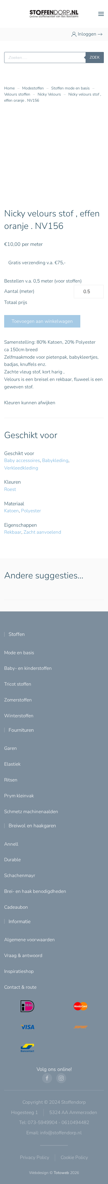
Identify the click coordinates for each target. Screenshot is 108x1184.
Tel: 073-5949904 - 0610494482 (54, 1122)
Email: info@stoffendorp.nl (54, 1133)
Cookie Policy (74, 1157)
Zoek (95, 57)
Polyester (31, 511)
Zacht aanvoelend (42, 532)
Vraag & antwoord (23, 955)
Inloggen (87, 34)
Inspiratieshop (19, 971)
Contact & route (20, 987)
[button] (101, 14)
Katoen (11, 511)
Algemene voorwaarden (29, 939)
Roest (10, 489)
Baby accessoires (22, 460)
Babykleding (55, 460)
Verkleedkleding (21, 468)
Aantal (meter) (19, 291)
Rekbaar (12, 532)
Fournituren (21, 730)
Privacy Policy (34, 1157)
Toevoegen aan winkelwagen (42, 321)
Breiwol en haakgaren (32, 825)
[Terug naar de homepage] (54, 14)
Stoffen (17, 634)
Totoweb (61, 1172)
